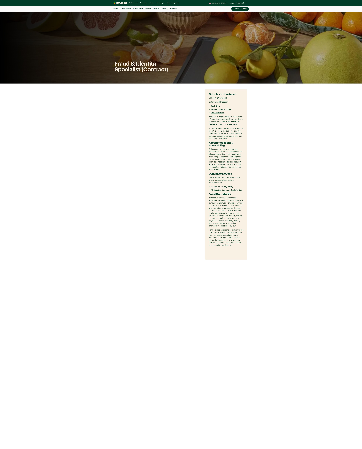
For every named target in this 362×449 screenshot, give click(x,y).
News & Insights (172, 3)
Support (232, 3)
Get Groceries (240, 3)
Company (160, 3)
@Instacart (222, 98)
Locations (156, 8)
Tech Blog (215, 106)
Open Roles (173, 8)
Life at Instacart (126, 8)
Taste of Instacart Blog (221, 109)
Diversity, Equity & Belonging (142, 8)
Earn (151, 3)
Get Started (132, 3)
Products (143, 3)
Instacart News (217, 113)
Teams (164, 8)
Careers (115, 8)
